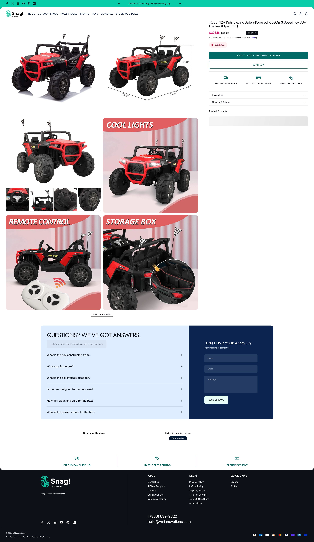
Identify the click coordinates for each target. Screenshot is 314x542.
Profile (234, 486)
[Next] (180, 3)
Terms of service (32, 537)
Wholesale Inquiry (157, 499)
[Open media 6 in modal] (150, 262)
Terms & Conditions (199, 499)
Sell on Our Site (155, 494)
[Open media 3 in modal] (53, 165)
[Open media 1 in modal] (53, 67)
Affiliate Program (156, 486)
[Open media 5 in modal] (53, 262)
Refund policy (10, 537)
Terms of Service (198, 494)
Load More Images (102, 314)
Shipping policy (44, 537)
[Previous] (119, 3)
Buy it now (258, 65)
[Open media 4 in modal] (150, 165)
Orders (234, 482)
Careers (152, 490)
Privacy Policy (196, 482)
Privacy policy (21, 537)
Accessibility (195, 503)
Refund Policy (196, 486)
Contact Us (153, 482)
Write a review (178, 438)
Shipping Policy (197, 490)
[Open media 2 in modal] (150, 67)
